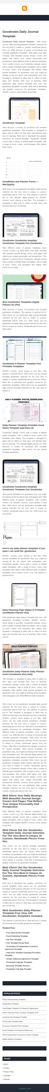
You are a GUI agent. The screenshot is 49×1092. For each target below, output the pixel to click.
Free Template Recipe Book (17, 943)
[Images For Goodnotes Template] (24, 107)
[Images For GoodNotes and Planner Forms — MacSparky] (24, 166)
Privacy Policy (9, 1072)
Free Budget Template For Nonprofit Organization (20, 1008)
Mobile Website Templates (12, 1039)
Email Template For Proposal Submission (18, 1030)
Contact (6, 1068)
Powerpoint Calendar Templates (19, 962)
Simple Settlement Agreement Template (22, 959)
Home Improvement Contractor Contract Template (21, 1035)
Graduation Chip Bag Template (18, 969)
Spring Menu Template (11, 1004)
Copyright (7, 1075)
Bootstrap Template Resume (18, 966)
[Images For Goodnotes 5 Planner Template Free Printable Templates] (24, 348)
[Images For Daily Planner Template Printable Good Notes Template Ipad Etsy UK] (24, 410)
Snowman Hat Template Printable (15, 1017)
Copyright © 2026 (24, 1089)
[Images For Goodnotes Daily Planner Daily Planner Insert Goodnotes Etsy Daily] (24, 656)
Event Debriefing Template (17, 936)
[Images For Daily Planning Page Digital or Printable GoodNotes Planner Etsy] (24, 594)
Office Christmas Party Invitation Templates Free (20, 1013)
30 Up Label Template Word (13, 1021)
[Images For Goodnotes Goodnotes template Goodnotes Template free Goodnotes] (24, 225)
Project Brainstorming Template (14, 999)
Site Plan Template (13, 939)
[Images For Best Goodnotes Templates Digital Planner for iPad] (24, 287)
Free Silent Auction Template (18, 933)
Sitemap (7, 1079)
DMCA (6, 1064)
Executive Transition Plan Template (15, 1026)
